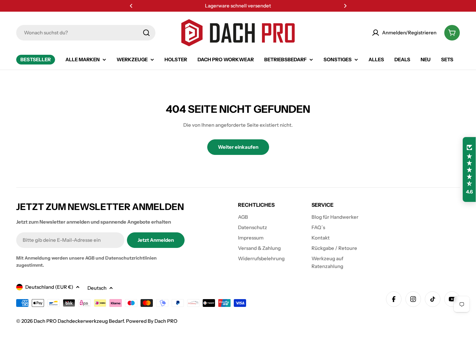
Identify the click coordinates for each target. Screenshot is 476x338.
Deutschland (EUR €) (49, 287)
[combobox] (85, 33)
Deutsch (97, 288)
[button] (131, 6)
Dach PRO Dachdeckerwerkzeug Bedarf (79, 321)
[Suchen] (146, 33)
